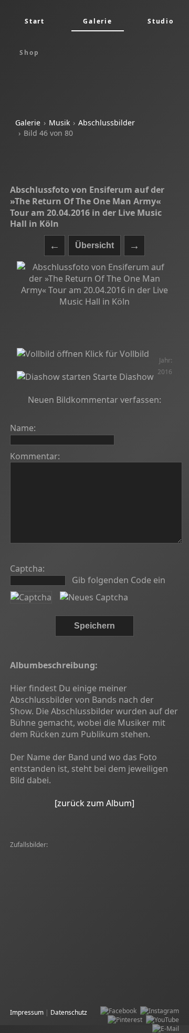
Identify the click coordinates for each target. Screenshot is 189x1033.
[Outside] (25, 889)
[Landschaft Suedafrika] (47, 907)
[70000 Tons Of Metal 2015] (53, 871)
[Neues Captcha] (94, 597)
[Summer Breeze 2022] (120, 907)
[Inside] (162, 871)
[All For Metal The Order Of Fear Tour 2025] (75, 934)
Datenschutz (68, 1012)
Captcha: (27, 568)
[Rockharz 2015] (36, 854)
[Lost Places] (30, 978)
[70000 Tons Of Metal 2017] (53, 916)
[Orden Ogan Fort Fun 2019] (53, 969)
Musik (59, 122)
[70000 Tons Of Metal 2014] (125, 987)
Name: (23, 428)
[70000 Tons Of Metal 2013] (53, 951)
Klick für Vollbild (116, 353)
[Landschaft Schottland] (119, 862)
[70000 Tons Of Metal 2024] (120, 880)
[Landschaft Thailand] (44, 880)
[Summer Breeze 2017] (46, 898)
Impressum (27, 1012)
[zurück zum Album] (94, 803)
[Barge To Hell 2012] (128, 925)
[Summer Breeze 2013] (46, 862)
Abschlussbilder (106, 122)
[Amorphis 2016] (122, 871)
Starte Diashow (122, 376)
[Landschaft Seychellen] (98, 854)
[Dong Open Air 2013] (129, 942)
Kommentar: (35, 456)
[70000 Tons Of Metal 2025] (53, 942)
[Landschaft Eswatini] (129, 969)
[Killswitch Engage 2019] (79, 889)
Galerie (27, 122)
